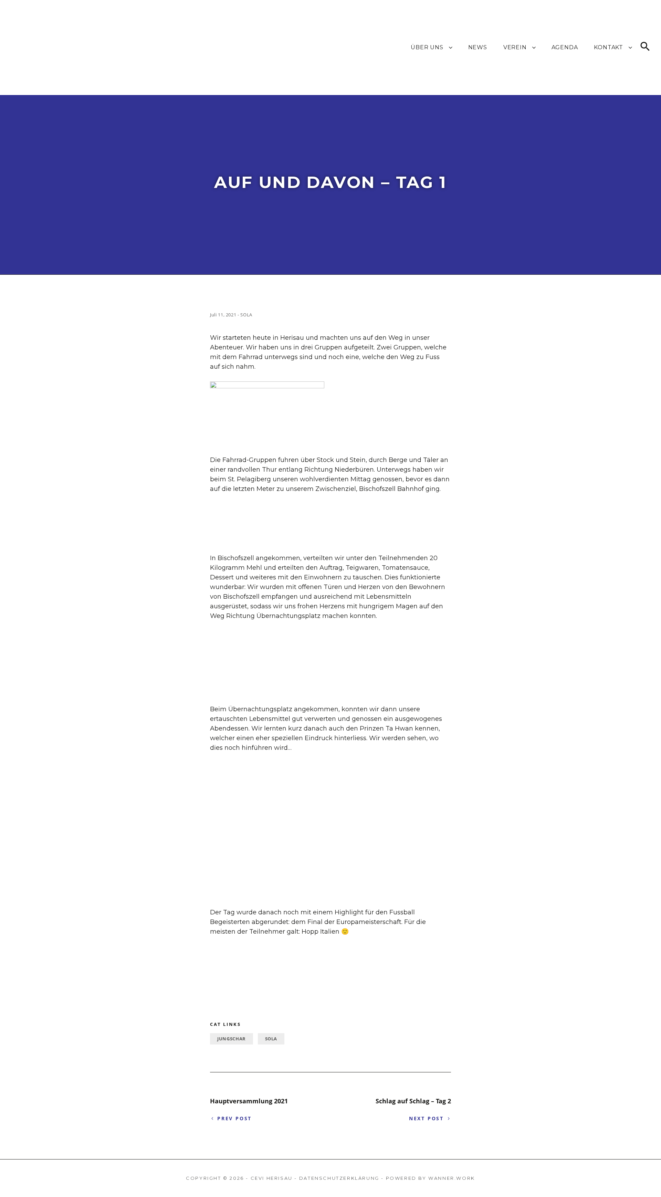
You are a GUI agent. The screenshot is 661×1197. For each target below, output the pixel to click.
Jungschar (231, 1039)
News (477, 47)
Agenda (565, 47)
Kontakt (608, 47)
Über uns (427, 47)
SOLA (271, 1039)
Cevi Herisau (272, 1178)
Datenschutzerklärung (339, 1178)
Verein (515, 47)
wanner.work (451, 1178)
